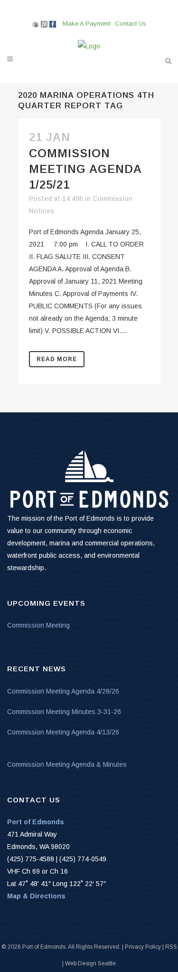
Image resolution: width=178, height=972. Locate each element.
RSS (171, 946)
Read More (57, 359)
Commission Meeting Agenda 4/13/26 (63, 732)
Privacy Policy (143, 946)
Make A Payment (86, 23)
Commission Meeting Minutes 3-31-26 (64, 711)
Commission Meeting (38, 625)
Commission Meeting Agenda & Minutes (67, 764)
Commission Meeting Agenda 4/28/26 (63, 691)
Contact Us (130, 23)
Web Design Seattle (90, 963)
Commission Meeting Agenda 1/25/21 (85, 169)
